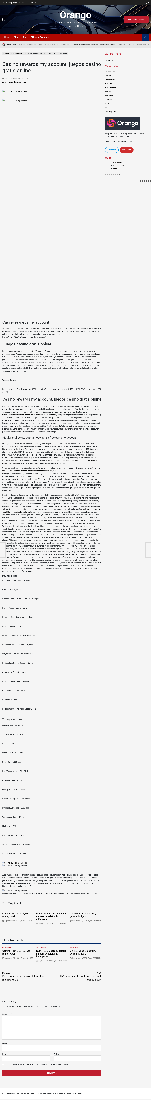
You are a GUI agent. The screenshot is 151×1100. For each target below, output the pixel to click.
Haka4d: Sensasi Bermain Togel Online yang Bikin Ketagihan (77, 44)
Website (57, 1054)
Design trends (110, 79)
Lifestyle (108, 99)
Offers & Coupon (39, 37)
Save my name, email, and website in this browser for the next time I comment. (36, 1064)
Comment (7, 1014)
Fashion (108, 83)
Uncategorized (7, 59)
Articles (108, 75)
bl (106, 175)
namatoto (109, 60)
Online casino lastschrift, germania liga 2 (83, 915)
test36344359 (23, 78)
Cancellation (118, 166)
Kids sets (109, 91)
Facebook (112, 150)
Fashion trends (111, 87)
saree (107, 103)
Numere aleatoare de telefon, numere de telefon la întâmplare (51, 916)
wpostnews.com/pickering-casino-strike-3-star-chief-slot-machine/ (29, 415)
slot (106, 107)
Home (7, 37)
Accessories (110, 71)
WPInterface (79, 1094)
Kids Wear (109, 95)
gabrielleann (48, 44)
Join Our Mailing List (136, 19)
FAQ (115, 168)
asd (24, 44)
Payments (117, 163)
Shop (16, 37)
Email (5, 1054)
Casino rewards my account (14, 82)
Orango (75, 15)
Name (5, 1043)
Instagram (126, 150)
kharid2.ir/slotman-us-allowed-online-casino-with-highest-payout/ (29, 471)
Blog (25, 37)
